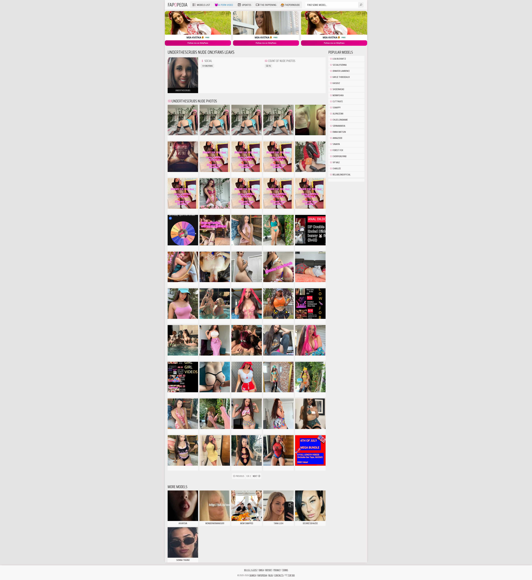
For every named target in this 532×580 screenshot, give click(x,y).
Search (252, 575)
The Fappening (268, 5)
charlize (336, 168)
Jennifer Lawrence (341, 71)
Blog (270, 575)
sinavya (336, 144)
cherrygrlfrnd (339, 156)
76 (269, 66)
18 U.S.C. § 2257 (250, 570)
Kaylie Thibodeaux (341, 77)
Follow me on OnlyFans (198, 43)
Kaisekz (336, 83)
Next (255, 476)
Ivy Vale (336, 162)
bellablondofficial (341, 175)
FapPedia (177, 5)
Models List (203, 5)
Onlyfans (208, 66)
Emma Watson (339, 132)
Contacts (278, 575)
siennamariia (338, 126)
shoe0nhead (338, 89)
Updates (246, 5)
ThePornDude (292, 5)
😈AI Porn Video (224, 5)
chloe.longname (340, 120)
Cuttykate (337, 101)
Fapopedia (262, 575)
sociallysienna (339, 65)
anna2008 (337, 138)
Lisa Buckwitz (339, 59)
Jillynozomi (337, 114)
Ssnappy (336, 107)
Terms (285, 570)
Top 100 (291, 575)
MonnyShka (338, 95)
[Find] (361, 5)
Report (268, 570)
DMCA (261, 570)
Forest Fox (337, 150)
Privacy (277, 570)
